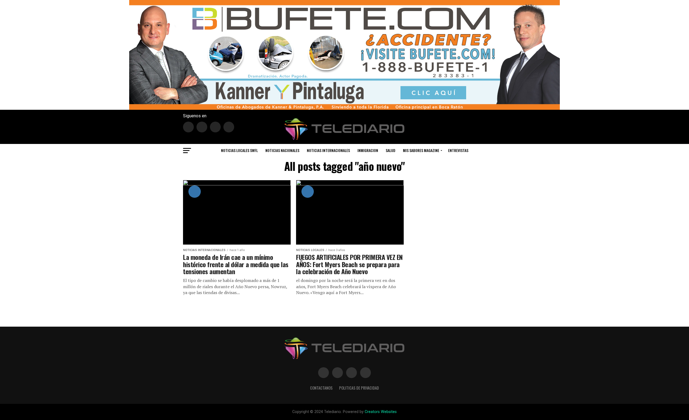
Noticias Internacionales (328, 150)
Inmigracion (367, 150)
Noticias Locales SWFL (239, 150)
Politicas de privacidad (359, 388)
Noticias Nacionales (282, 150)
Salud (390, 150)
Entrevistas (458, 150)
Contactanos (321, 388)
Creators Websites (381, 412)
